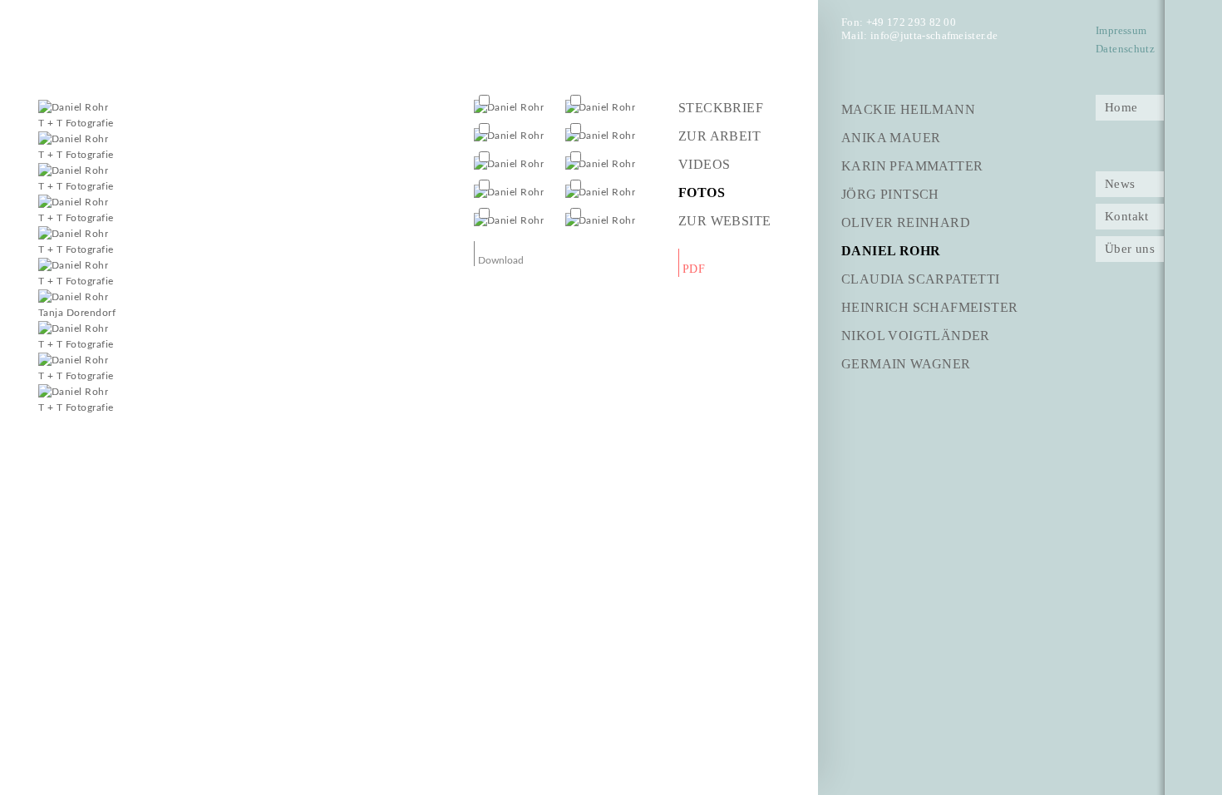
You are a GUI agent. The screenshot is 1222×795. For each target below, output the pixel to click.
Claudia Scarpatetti (920, 279)
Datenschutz (1125, 49)
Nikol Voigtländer (915, 335)
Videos (704, 164)
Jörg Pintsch (890, 194)
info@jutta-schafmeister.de (934, 35)
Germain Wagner (906, 364)
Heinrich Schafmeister (929, 307)
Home (1121, 107)
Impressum (1121, 31)
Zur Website (724, 221)
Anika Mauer (890, 138)
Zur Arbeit (719, 136)
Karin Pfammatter (912, 166)
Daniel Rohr (890, 251)
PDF (693, 269)
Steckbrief (720, 108)
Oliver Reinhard (905, 222)
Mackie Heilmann (908, 109)
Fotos (701, 192)
